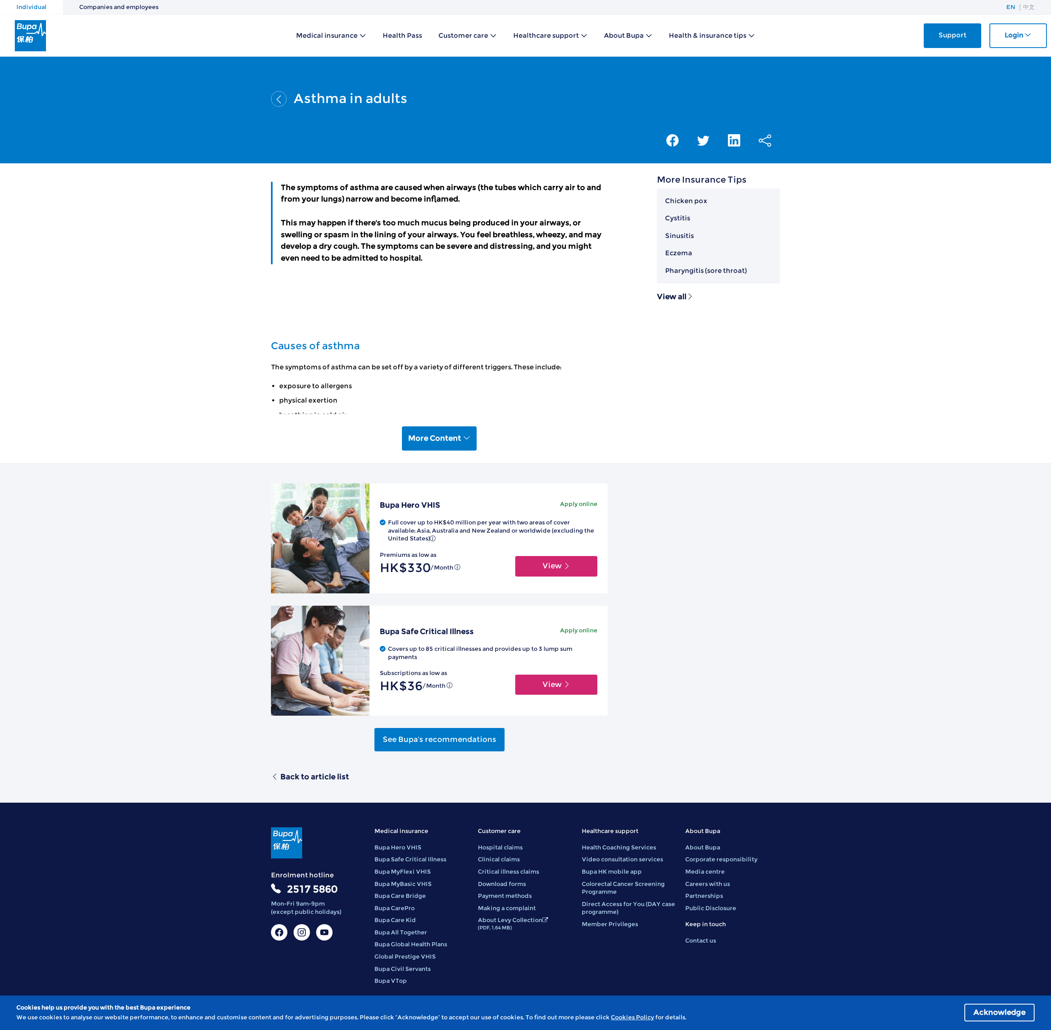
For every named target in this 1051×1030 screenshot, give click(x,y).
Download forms (502, 884)
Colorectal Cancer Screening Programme (623, 888)
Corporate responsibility (721, 859)
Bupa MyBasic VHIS (402, 884)
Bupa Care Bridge (400, 896)
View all (671, 296)
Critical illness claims (508, 871)
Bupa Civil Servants (402, 969)
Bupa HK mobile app (612, 871)
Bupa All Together (400, 932)
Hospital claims (500, 847)
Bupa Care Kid (395, 920)
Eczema (678, 253)
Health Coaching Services (619, 847)
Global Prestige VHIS (405, 956)
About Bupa (702, 847)
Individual (31, 7)
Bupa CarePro (394, 908)
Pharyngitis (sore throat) (706, 271)
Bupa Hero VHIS (397, 847)
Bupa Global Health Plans (410, 944)
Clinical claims (499, 859)
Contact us (700, 940)
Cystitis (677, 218)
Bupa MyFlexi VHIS (402, 871)
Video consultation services (622, 859)
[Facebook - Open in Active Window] (279, 932)
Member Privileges (610, 924)
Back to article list (314, 776)
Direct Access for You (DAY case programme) (628, 908)
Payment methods (505, 896)
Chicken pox (686, 201)
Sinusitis (679, 236)
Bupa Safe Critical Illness (410, 859)
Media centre (705, 871)
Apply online (578, 504)
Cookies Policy (632, 1017)
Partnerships (704, 896)
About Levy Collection (510, 923)
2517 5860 (312, 889)
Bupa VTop (390, 980)
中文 (1029, 7)
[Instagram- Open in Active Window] (302, 932)
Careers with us (707, 884)
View (552, 565)
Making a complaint (507, 908)
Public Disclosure (710, 908)
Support (952, 35)
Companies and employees (118, 7)
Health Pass (402, 35)
